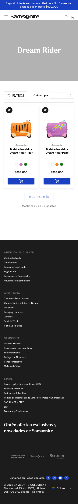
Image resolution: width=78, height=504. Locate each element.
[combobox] (62, 488)
